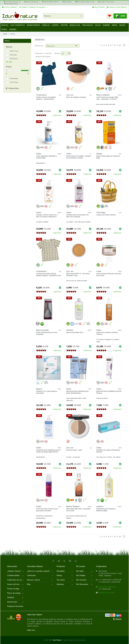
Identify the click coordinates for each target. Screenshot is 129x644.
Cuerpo (55, 25)
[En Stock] (60, 111)
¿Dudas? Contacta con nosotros (33, 7)
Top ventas (61, 580)
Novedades (14, 78)
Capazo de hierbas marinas (106, 215)
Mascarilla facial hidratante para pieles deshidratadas (77, 392)
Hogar (122, 25)
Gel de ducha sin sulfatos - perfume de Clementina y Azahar (78, 157)
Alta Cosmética (17, 25)
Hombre (106, 25)
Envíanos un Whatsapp (107, 587)
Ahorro (12, 29)
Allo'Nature (14, 59)
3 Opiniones (117, 527)
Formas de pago (13, 589)
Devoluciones (12, 602)
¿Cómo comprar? (10, 7)
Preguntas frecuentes (15, 606)
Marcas (4, 25)
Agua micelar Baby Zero (74, 332)
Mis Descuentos (82, 584)
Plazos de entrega (14, 593)
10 (120, 45)
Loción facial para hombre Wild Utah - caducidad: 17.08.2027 (107, 98)
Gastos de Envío (13, 584)
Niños (114, 25)
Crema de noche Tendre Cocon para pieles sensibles (47, 510)
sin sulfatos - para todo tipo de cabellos (78, 222)
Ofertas (12, 34)
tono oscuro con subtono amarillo (76, 280)
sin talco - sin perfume (73, 457)
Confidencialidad (13, 575)
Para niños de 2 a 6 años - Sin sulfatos (108, 457)
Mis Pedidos (80, 575)
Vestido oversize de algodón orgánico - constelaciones (46, 98)
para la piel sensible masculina (105, 104)
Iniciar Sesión (99, 7)
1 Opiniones (57, 115)
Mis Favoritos (81, 580)
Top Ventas (14, 82)
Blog (28, 584)
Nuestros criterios (33, 580)
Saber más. (31, 630)
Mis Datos (80, 571)
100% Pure (14, 51)
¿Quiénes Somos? (14, 571)
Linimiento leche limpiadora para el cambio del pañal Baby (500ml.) (48, 451)
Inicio (5, 34)
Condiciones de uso (14, 580)
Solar (98, 25)
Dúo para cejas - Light (74, 450)
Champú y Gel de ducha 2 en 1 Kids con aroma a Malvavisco (47, 216)
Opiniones (60, 584)
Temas (4, 29)
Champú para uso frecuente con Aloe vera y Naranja (77, 216)
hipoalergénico (40, 457)
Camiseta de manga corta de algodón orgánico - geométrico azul (48, 274)
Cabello (46, 25)
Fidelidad (10, 597)
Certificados (31, 575)
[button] (110, 16)
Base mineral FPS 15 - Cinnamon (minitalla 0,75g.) (78, 274)
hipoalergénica (40, 163)
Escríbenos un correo (106, 592)
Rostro (64, 25)
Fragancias (87, 25)
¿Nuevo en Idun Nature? (117, 7)
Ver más (9, 62)
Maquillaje (75, 25)
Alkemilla (13, 55)
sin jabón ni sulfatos (42, 222)
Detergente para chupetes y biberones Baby (106, 510)
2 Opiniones (57, 409)
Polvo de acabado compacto (76, 97)
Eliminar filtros (14, 88)
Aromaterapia (33, 25)
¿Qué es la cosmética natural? (38, 571)
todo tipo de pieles (102, 398)
